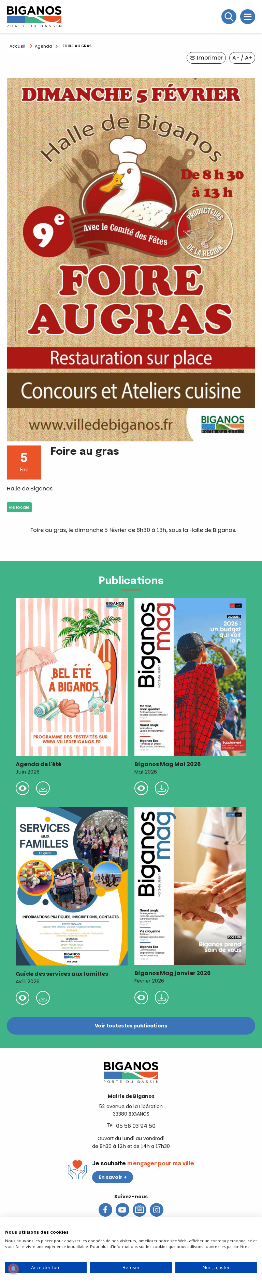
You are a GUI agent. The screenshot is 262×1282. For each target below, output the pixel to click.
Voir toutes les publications (131, 1025)
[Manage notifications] (13, 1268)
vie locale (19, 507)
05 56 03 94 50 (136, 1126)
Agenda (43, 46)
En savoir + (113, 1177)
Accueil (17, 46)
